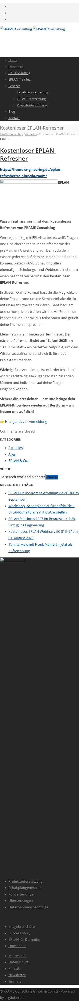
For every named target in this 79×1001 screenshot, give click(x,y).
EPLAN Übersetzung (31, 99)
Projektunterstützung (25, 881)
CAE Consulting (19, 73)
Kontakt (14, 118)
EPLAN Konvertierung (32, 92)
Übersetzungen (20, 900)
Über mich (16, 66)
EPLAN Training (19, 79)
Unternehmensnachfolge (28, 907)
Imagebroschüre (21, 926)
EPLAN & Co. (18, 460)
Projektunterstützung (32, 105)
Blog (11, 111)
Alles (12, 454)
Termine (14, 981)
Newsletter (17, 975)
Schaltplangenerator (24, 887)
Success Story (19, 933)
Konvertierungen (21, 894)
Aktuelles (15, 447)
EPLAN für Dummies (24, 939)
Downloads (17, 945)
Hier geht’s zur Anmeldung (26, 421)
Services (14, 86)
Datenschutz (18, 962)
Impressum (17, 955)
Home (12, 60)
